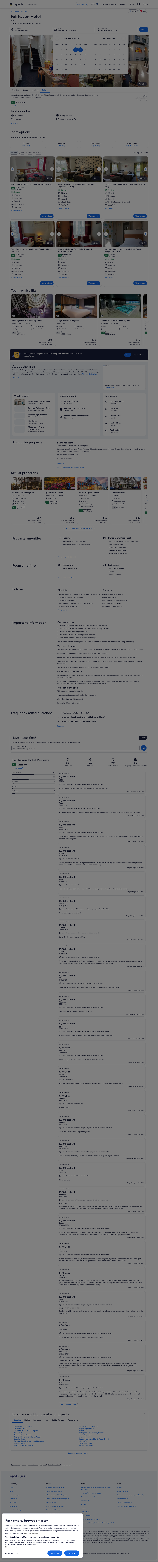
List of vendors (11, 1547)
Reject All (55, 1553)
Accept (72, 1553)
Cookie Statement (31, 1533)
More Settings (11, 1553)
